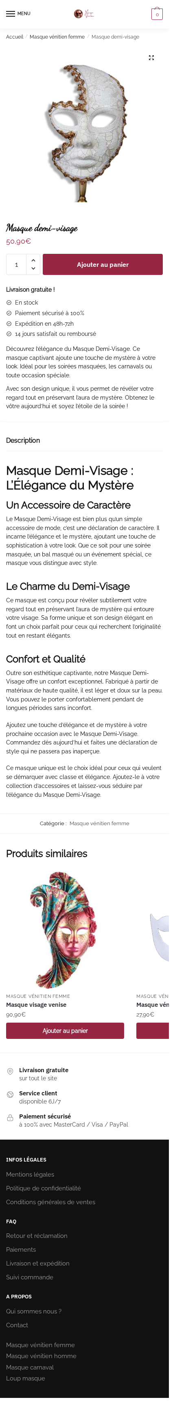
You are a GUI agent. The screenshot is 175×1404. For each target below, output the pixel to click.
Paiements (21, 1249)
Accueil (14, 37)
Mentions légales (30, 1174)
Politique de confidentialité (43, 1188)
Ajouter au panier (103, 264)
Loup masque (25, 1378)
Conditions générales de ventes (50, 1202)
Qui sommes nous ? (33, 1311)
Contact (17, 1325)
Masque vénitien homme (41, 1356)
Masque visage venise (36, 1004)
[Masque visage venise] (65, 930)
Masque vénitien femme (57, 37)
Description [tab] (23, 440)
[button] (151, 58)
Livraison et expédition (38, 1263)
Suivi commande (29, 1277)
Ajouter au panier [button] (65, 1031)
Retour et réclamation (37, 1236)
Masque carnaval (30, 1367)
